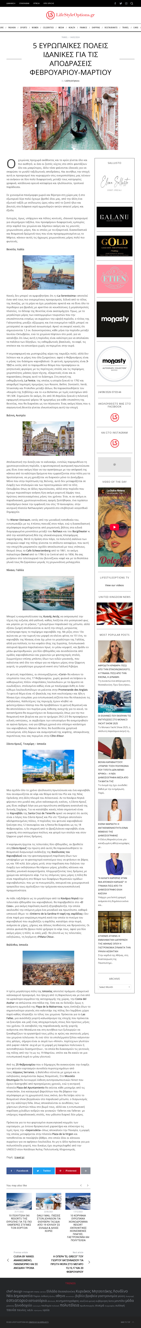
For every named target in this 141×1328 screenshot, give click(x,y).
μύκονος (10, 1305)
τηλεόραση (38, 1310)
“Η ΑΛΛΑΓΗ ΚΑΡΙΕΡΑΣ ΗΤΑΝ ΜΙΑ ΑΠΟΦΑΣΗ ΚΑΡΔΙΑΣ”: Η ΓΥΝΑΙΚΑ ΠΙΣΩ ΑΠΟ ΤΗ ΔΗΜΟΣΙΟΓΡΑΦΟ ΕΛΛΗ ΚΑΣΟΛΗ (112, 886)
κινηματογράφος (67, 1301)
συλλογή (120, 1305)
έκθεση (45, 1296)
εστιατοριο (17, 1300)
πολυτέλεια (69, 1305)
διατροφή (130, 1296)
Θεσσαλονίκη (66, 1291)
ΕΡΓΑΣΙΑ (36, 3)
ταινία (11, 1310)
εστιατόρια (37, 1300)
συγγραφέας (110, 1306)
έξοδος (52, 1296)
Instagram (28, 1291)
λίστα (111, 1301)
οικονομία (37, 1306)
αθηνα (60, 1296)
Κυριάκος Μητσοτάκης (94, 1291)
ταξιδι (30, 1310)
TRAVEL (65, 37)
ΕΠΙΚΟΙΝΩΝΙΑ (24, 3)
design (17, 1291)
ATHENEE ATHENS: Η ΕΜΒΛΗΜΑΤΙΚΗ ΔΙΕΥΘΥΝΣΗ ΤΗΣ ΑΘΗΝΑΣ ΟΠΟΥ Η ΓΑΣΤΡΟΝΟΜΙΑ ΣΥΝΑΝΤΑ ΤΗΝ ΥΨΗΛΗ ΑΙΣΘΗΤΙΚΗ (114, 944)
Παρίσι (36, 1296)
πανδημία (46, 1305)
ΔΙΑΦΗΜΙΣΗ (10, 3)
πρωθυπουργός (87, 1305)
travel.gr (19, 1157)
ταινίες (21, 1310)
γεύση (121, 1296)
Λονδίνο (120, 1291)
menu (36, 1291)
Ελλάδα (52, 1291)
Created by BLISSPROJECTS (38, 1322)
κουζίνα (84, 1300)
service (43, 1292)
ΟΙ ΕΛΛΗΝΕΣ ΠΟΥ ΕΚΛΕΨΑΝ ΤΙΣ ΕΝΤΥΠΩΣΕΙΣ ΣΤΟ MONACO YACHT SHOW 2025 (114, 719)
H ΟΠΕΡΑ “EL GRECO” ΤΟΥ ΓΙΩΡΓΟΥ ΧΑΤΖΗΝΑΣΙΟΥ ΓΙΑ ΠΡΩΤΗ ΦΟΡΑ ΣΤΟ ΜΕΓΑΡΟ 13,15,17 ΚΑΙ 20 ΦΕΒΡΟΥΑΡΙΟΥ (67, 1262)
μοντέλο (119, 1301)
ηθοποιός (51, 1301)
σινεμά (99, 1305)
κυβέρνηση (102, 1300)
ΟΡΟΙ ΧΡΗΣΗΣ (49, 3)
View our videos (114, 585)
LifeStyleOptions (72, 80)
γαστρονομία (107, 1296)
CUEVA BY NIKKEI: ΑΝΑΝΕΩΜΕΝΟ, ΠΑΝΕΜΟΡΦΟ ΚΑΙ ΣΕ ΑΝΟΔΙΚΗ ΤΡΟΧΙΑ (26, 1260)
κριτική (92, 1301)
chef (9, 1291)
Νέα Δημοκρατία (19, 1295)
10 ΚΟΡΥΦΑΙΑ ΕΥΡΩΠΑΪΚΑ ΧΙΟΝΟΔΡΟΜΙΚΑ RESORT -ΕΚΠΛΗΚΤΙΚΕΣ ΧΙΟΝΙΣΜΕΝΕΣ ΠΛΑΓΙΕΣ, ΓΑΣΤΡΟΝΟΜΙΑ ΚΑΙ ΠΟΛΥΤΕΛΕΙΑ (78, 1228)
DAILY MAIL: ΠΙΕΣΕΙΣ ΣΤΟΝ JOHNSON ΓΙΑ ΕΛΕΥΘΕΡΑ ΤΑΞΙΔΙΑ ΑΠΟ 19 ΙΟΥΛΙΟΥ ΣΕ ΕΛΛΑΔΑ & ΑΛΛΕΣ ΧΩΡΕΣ (48, 1223)
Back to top (125, 1322)
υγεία (46, 1310)
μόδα (129, 1300)
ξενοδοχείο (23, 1305)
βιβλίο (80, 1296)
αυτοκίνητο (70, 1296)
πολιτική (55, 1306)
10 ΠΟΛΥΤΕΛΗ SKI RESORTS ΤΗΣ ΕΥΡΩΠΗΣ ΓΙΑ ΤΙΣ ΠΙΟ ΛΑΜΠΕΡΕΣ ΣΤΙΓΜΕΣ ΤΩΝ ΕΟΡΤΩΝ (19, 1221)
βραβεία (91, 1296)
